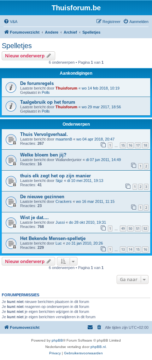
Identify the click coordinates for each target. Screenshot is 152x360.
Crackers (63, 201)
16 (130, 145)
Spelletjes (17, 46)
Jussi (60, 222)
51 (138, 228)
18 (145, 145)
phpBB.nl (98, 347)
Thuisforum (66, 88)
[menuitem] (10, 21)
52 (145, 228)
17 (138, 145)
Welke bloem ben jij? (43, 155)
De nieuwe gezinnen (42, 196)
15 (123, 145)
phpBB (57, 340)
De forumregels (37, 83)
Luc (58, 243)
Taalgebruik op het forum (47, 102)
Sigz (59, 180)
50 (130, 228)
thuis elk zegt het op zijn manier (55, 175)
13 (123, 249)
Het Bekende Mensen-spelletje (53, 238)
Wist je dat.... (34, 217)
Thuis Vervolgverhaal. (44, 134)
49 (123, 228)
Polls (46, 92)
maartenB (63, 139)
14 (130, 249)
